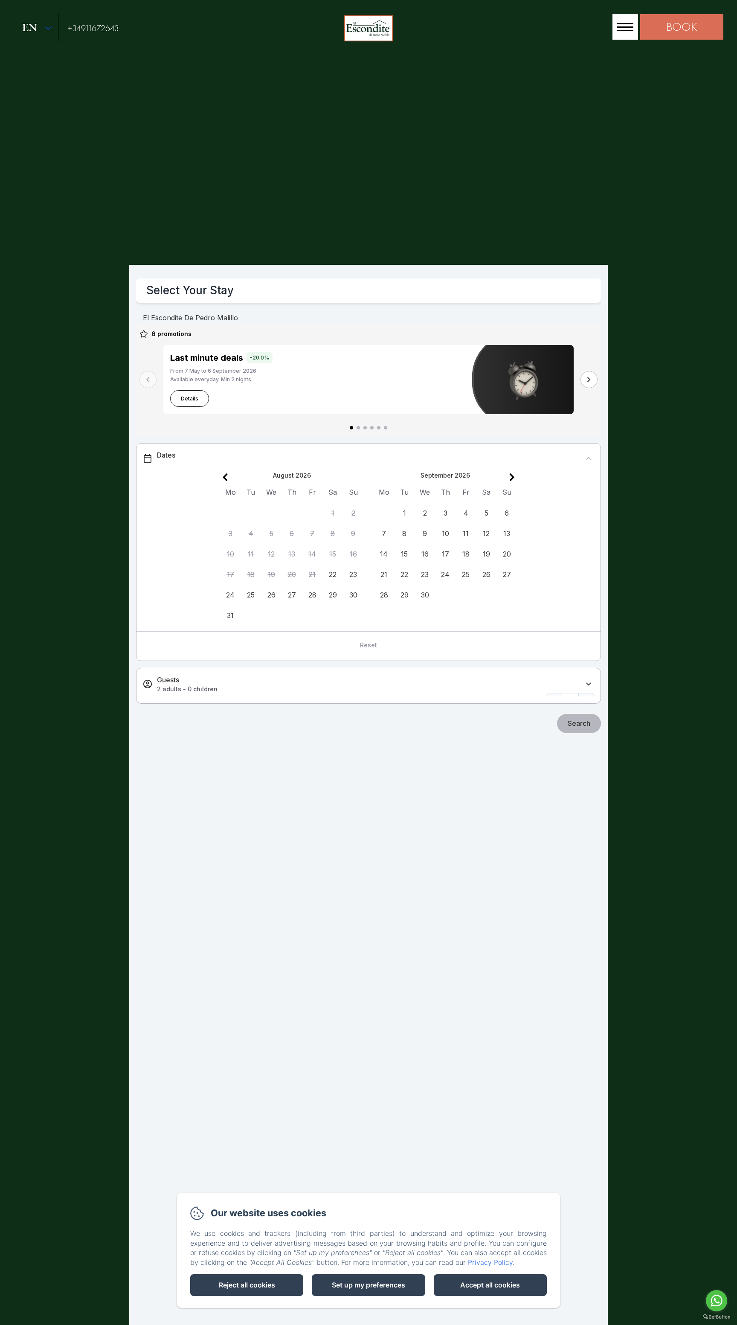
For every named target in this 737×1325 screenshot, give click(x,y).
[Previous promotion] (148, 379)
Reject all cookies (247, 1285)
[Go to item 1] (351, 427)
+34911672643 (93, 28)
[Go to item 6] (385, 427)
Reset (368, 645)
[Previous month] (225, 477)
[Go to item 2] (358, 427)
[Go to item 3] (365, 427)
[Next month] (512, 477)
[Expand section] (588, 684)
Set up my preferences (368, 1285)
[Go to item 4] (372, 427)
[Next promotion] (589, 379)
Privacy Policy (490, 1262)
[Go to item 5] (378, 427)
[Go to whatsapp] (716, 1300)
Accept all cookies (490, 1285)
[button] (332, 513)
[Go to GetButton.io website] (716, 1316)
